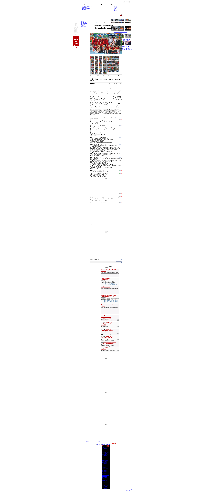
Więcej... (130, 489)
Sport (76, 47)
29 (118, 339)
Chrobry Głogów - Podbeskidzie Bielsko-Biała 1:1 (122, 39)
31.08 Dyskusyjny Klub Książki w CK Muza (103, 5)
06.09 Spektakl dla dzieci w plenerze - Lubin (103, 12)
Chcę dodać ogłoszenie (128, 490)
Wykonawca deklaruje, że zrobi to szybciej (106, 324)
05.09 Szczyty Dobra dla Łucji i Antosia (103, 7)
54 (118, 326)
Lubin (76, 41)
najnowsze (115, 6)
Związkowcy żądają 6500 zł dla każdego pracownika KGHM (107, 317)
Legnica (76, 43)
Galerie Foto (83, 22)
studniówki (115, 10)
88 (118, 320)
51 (118, 333)
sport (114, 9)
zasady (121, 259)
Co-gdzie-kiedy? (84, 23)
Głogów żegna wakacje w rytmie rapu (107, 337)
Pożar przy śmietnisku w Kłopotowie (120, 32)
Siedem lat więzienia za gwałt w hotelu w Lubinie (108, 342)
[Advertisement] (106, 185)
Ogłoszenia (83, 24)
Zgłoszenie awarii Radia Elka (85, 441)
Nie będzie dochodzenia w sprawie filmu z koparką (107, 330)
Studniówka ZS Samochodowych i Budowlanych (122, 48)
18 (118, 350)
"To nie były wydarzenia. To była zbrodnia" (87, 7)
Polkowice (76, 39)
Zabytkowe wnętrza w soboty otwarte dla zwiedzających (108, 296)
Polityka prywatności (105, 441)
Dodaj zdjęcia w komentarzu (117, 117)
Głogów (76, 37)
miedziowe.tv (83, 26)
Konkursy (99, 441)
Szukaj (82, 21)
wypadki (115, 7)
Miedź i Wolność (105, 287)
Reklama (83, 25)
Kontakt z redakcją (94, 441)
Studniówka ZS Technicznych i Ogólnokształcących (123, 49)
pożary (115, 8)
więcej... (130, 19)
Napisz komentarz (108, 117)
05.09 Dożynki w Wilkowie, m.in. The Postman (103, 8)
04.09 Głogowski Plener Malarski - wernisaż (103, 6)
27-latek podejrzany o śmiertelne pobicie (109, 305)
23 (118, 345)
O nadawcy (112, 441)
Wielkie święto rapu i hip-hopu (108, 348)
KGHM (75, 45)
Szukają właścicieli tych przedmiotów (86, 9)
